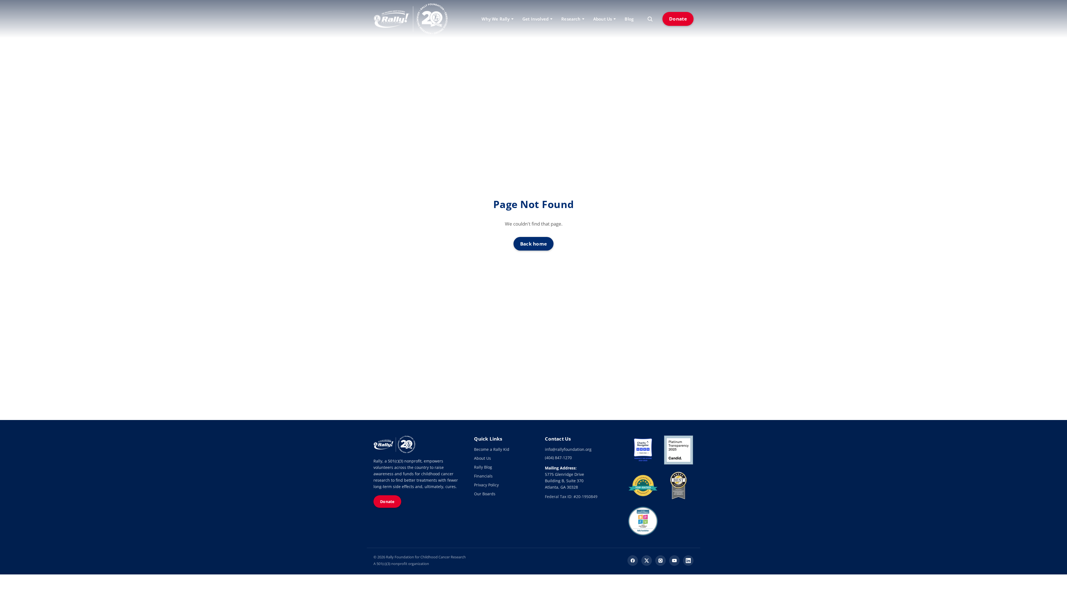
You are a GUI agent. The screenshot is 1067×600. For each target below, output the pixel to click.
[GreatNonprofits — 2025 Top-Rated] (643, 485)
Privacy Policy (486, 485)
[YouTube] (674, 560)
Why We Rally (495, 19)
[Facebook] (632, 560)
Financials (483, 476)
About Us (482, 458)
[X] (646, 560)
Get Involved (535, 19)
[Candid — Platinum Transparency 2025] (678, 450)
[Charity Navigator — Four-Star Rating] (643, 450)
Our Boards (484, 493)
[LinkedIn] (688, 560)
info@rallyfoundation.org (568, 449)
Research (570, 19)
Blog (629, 19)
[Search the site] (650, 19)
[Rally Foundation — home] (410, 19)
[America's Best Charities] (678, 485)
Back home (533, 244)
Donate (678, 19)
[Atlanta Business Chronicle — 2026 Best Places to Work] (643, 521)
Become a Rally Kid (491, 449)
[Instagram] (660, 560)
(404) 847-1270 (558, 457)
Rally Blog (483, 467)
